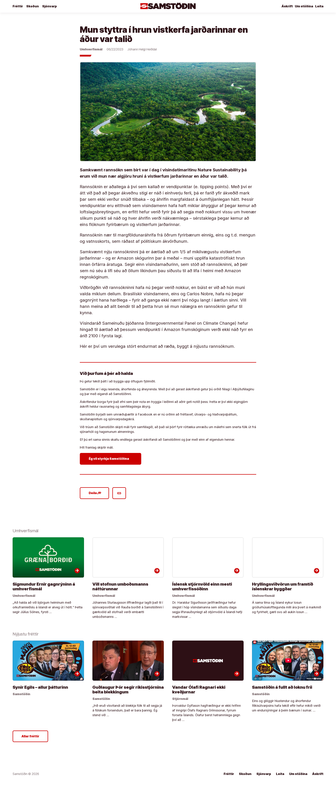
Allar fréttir (30, 736)
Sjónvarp (49, 6)
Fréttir (18, 6)
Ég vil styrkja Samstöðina (111, 458)
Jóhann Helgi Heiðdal (142, 49)
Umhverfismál (91, 49)
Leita (319, 6)
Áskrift (287, 6)
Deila (95, 493)
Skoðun (32, 6)
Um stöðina (304, 6)
